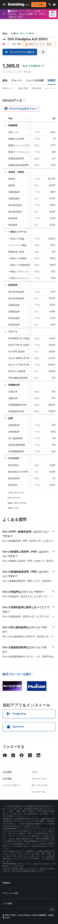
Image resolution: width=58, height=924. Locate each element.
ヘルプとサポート (12, 785)
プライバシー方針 (10, 893)
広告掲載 (7, 778)
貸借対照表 (36, 88)
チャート (17, 80)
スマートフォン (39, 778)
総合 (5, 80)
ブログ (35, 772)
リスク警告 (7, 903)
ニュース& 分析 (35, 80)
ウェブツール (38, 791)
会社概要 (7, 772)
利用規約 (6, 883)
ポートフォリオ (39, 785)
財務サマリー (8, 88)
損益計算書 (23, 88)
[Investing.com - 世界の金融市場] (18, 4)
